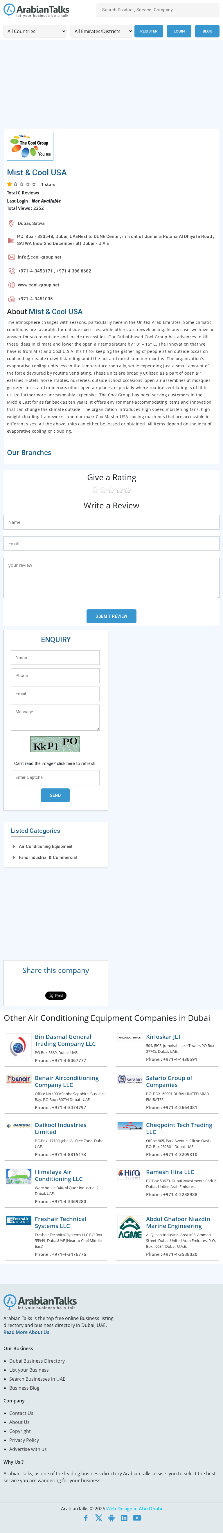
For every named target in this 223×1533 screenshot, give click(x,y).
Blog (207, 31)
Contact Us (21, 1413)
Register (148, 31)
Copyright (20, 1431)
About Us (19, 1422)
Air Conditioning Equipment (45, 846)
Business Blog (24, 1388)
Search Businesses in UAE (37, 1379)
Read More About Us (26, 1332)
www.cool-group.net (38, 285)
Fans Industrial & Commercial (48, 857)
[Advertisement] (111, 87)
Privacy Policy (24, 1440)
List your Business (29, 1370)
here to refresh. (81, 763)
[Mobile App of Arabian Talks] (111, 1518)
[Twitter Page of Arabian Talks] (99, 1518)
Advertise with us (28, 1449)
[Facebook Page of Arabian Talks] (86, 1518)
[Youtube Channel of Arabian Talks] (137, 1518)
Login (179, 31)
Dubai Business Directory (37, 1361)
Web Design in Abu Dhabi (134, 1508)
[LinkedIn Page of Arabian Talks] (124, 1518)
